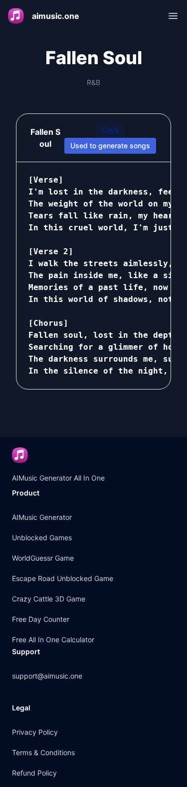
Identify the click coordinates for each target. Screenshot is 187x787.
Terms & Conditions (43, 752)
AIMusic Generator (42, 517)
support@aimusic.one (47, 676)
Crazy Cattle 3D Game (48, 598)
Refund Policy (34, 773)
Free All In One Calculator (53, 639)
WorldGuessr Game (43, 558)
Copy (110, 129)
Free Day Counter (40, 619)
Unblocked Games (42, 537)
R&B (93, 82)
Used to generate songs (110, 145)
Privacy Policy (35, 732)
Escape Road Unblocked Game (62, 578)
